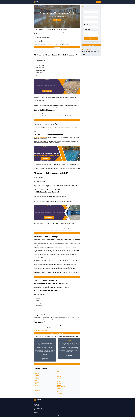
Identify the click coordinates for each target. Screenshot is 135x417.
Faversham (37, 387)
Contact (98, 1)
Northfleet (59, 383)
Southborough (60, 388)
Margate (36, 376)
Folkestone (37, 378)
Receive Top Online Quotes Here (57, 233)
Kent (58, 371)
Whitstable (37, 385)
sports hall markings (50, 44)
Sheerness (37, 392)
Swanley (59, 395)
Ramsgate (38, 330)
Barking (46, 330)
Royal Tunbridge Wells (61, 386)
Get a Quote (56, 19)
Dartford (58, 391)
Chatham (59, 374)
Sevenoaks (59, 393)
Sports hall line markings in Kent (40, 137)
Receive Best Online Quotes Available (57, 120)
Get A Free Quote (57, 363)
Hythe (36, 383)
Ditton (58, 379)
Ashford (36, 388)
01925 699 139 (36, 412)
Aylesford (59, 376)
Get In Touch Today (56, 47)
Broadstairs (43, 330)
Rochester (59, 378)
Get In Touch (57, 276)
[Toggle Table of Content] (44, 51)
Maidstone (59, 373)
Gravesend (59, 381)
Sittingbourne (37, 390)
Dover (35, 330)
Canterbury (37, 380)
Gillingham (37, 393)
